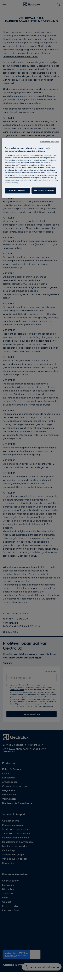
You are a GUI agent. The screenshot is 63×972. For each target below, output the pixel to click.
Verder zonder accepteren (49, 142)
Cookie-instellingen (17, 190)
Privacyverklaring (11, 182)
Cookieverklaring (49, 180)
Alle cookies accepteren (44, 190)
